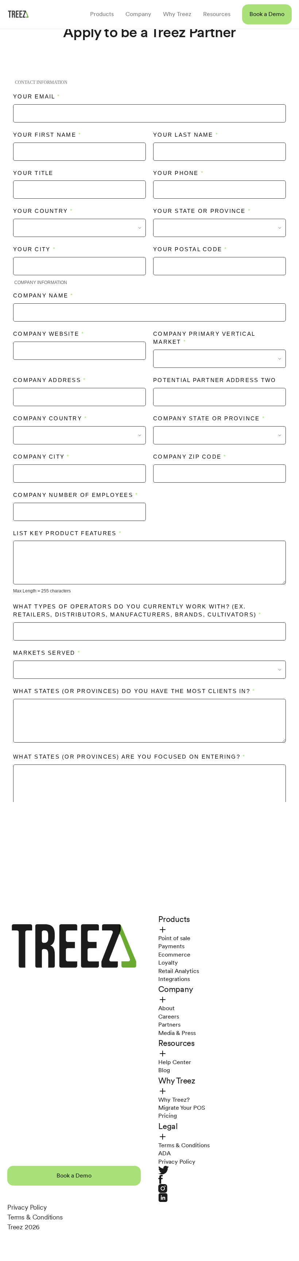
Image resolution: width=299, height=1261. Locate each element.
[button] (267, 14)
